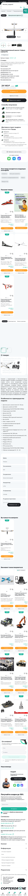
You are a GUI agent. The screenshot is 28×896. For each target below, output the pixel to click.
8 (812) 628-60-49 (6, 828)
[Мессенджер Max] (19, 160)
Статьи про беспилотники (8, 857)
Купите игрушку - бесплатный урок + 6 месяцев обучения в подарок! (20, 216)
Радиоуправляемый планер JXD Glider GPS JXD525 (7, 258)
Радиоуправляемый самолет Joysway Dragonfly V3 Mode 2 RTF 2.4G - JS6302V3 (6, 300)
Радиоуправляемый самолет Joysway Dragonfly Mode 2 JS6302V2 (6, 216)
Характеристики (12, 321)
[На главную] (14, 888)
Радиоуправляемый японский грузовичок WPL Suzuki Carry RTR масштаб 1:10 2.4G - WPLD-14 (6, 678)
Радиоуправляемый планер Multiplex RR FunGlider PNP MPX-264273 (20, 259)
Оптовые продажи (6, 851)
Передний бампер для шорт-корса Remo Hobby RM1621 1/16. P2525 (21, 594)
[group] (14, 29)
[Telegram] (14, 160)
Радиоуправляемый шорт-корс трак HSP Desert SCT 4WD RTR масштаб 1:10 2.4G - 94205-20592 (20, 678)
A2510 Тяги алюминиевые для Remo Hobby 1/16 (6, 595)
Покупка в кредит (6, 865)
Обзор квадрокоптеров (7, 860)
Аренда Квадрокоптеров (7, 862)
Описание (4, 321)
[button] (6, 213)
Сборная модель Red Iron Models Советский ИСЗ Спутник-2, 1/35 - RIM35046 (21, 720)
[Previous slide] (2, 30)
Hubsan (4, 15)
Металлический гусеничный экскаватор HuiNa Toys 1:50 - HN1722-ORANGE (21, 636)
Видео (19, 37)
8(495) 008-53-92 (6, 823)
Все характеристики (6, 79)
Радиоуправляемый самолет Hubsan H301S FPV (7, 544)
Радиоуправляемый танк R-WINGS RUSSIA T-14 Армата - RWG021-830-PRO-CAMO (7, 720)
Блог (2, 854)
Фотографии (11, 37)
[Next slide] (26, 30)
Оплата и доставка (21, 321)
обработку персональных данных (13, 812)
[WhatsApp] (9, 160)
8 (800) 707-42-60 (6, 834)
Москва (13, 129)
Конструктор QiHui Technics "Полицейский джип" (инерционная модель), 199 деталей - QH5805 (7, 636)
